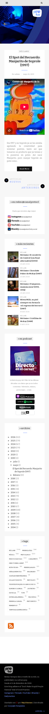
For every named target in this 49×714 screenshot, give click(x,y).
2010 (13, 506)
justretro (31, 588)
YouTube (26, 693)
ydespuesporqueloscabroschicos (22, 584)
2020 (13, 454)
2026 (13, 437)
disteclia (12, 593)
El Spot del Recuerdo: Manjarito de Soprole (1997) (24, 61)
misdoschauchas (15, 559)
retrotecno (13, 567)
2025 (13, 441)
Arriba (39, 711)
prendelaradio (29, 567)
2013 (13, 496)
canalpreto (33, 559)
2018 (13, 478)
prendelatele (27, 550)
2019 (13, 458)
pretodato (31, 580)
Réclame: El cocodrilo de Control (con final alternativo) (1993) (30, 258)
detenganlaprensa (16, 597)
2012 (13, 499)
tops (23, 593)
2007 (13, 517)
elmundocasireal (15, 588)
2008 (13, 513)
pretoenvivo (32, 601)
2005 (13, 524)
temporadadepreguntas (18, 610)
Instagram (8, 693)
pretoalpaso (26, 555)
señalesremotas (15, 572)
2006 (13, 520)
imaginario (31, 572)
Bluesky (35, 693)
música (11, 555)
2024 (13, 444)
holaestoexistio (15, 580)
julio (15, 461)
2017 (13, 482)
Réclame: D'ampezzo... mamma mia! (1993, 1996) (31, 287)
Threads (18, 693)
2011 (13, 503)
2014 (13, 492)
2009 (13, 510)
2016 (13, 485)
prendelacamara (15, 601)
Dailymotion (9, 696)
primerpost (13, 605)
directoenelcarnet (16, 563)
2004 (13, 527)
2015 (13, 489)
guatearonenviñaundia (18, 576)
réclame (24, 51)
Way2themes (26, 703)
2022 (13, 451)
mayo (15, 465)
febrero (16, 475)
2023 (13, 447)
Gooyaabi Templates (16, 706)
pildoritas (32, 597)
